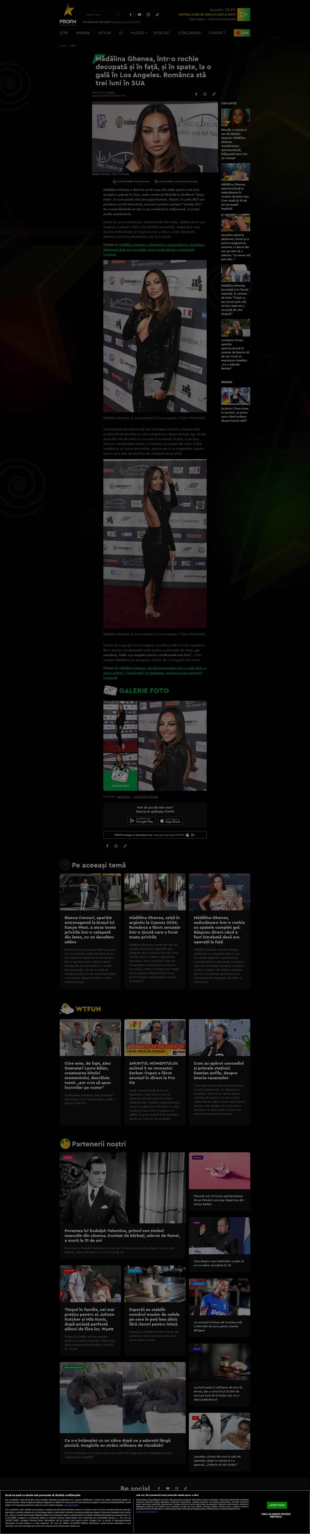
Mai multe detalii (71, 1505)
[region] (155, 1512)
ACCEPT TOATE (277, 1505)
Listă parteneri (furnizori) (146, 1512)
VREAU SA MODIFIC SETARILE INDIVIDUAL (275, 1515)
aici (117, 1518)
